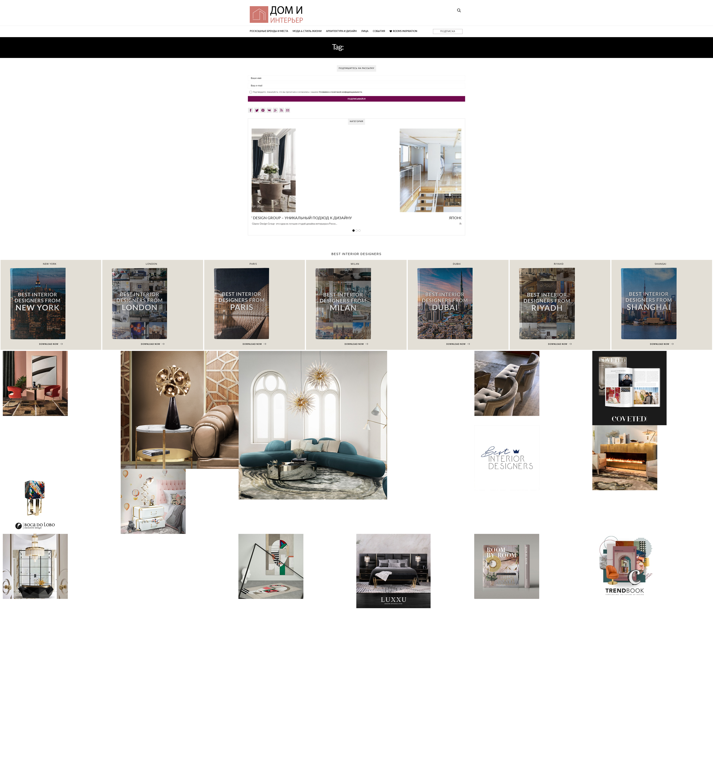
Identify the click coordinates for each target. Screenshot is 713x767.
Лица (364, 31)
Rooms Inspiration (405, 31)
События (379, 31)
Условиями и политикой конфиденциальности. (340, 92)
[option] (356, 179)
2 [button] (356, 230)
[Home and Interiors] (303, 13)
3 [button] (359, 230)
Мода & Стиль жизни (307, 31)
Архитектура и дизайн (341, 31)
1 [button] (353, 230)
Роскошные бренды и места (269, 31)
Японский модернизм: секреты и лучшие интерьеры (356, 218)
